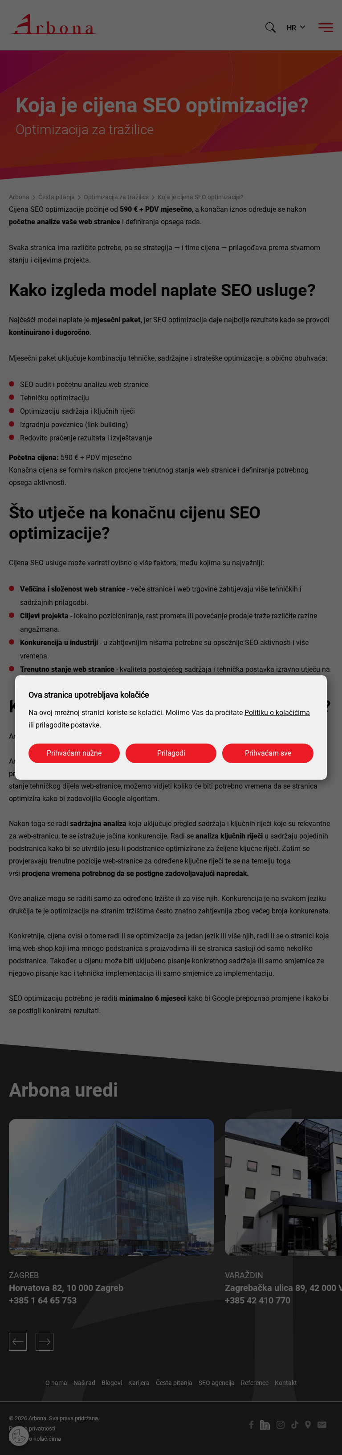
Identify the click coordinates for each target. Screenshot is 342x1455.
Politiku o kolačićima (277, 712)
